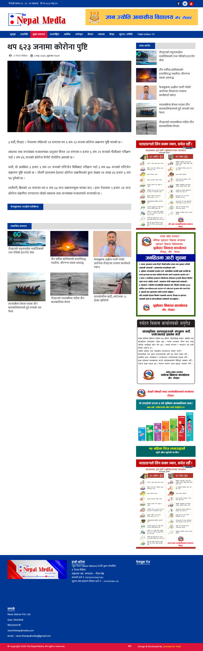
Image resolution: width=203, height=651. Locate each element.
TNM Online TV (146, 34)
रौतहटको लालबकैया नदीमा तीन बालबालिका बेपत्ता (176, 124)
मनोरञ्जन (79, 34)
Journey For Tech (172, 646)
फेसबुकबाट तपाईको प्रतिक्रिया (25, 207)
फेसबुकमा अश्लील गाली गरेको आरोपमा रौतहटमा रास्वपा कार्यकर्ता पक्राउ (175, 91)
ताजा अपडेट (144, 46)
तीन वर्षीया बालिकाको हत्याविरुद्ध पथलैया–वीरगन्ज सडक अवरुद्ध (174, 73)
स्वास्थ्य (101, 34)
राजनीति (24, 34)
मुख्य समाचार (39, 34)
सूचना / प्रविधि (126, 34)
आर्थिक (67, 34)
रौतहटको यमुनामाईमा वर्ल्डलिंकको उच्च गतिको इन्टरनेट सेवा (177, 56)
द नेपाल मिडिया (20, 56)
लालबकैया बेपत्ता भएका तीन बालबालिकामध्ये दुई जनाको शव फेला (176, 108)
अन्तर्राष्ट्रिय (54, 34)
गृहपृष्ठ (13, 34)
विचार (90, 34)
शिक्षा (111, 34)
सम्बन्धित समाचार (19, 226)
